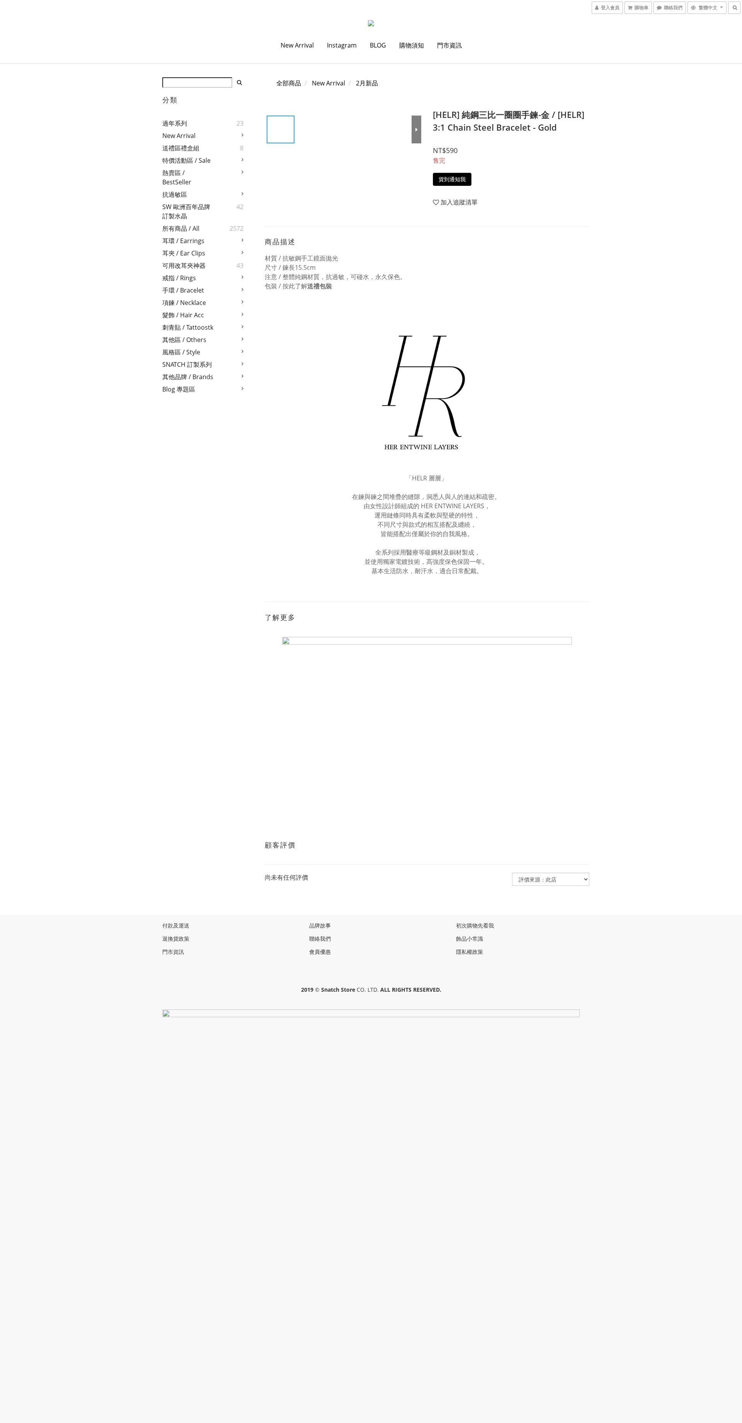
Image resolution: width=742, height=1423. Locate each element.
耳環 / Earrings (183, 241)
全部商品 (288, 83)
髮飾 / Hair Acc (183, 315)
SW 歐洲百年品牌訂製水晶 (186, 211)
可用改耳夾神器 (184, 265)
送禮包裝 (319, 286)
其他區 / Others (184, 339)
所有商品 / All (180, 228)
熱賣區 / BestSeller (176, 177)
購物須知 (411, 45)
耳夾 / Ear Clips (183, 253)
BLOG (378, 45)
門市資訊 (449, 45)
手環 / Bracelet (183, 290)
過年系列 (174, 123)
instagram (342, 45)
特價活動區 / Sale (186, 160)
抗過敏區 (174, 194)
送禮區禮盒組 (180, 148)
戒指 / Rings (179, 278)
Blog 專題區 (178, 389)
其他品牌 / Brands (187, 377)
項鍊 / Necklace (184, 302)
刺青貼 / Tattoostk (187, 327)
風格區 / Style (181, 352)
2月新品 (367, 83)
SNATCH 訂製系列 (187, 364)
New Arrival (297, 45)
